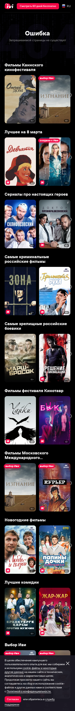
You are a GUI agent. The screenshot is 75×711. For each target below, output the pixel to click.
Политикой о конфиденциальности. (29, 691)
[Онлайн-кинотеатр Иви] (10, 6)
